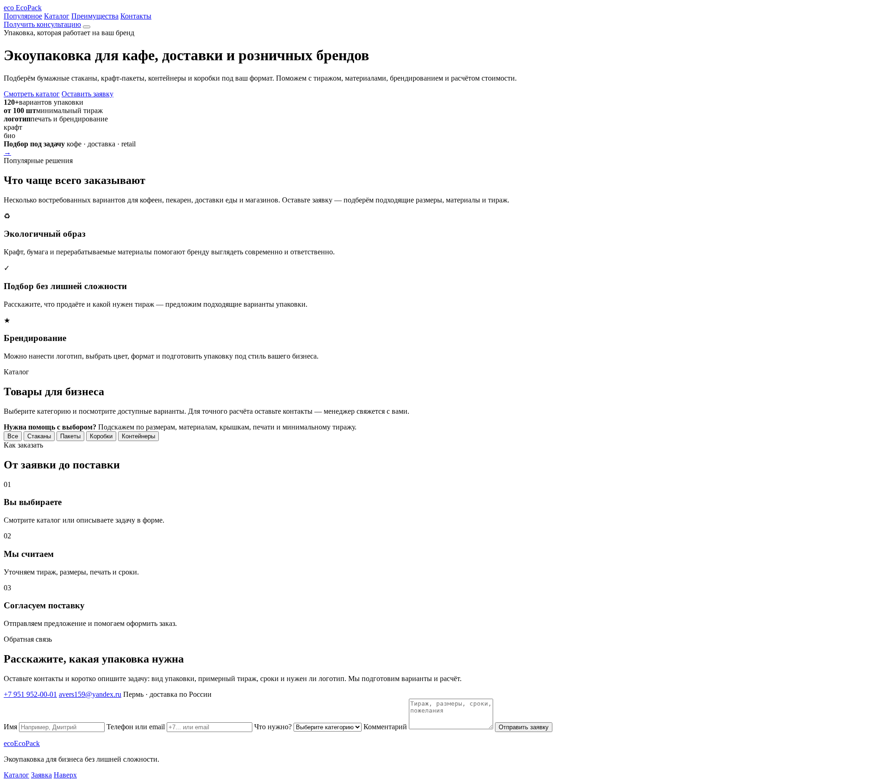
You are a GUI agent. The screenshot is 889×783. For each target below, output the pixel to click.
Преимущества (95, 16)
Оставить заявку (87, 94)
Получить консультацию (42, 24)
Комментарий (386, 727)
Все (12, 436)
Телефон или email (136, 727)
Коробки (101, 436)
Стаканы (39, 436)
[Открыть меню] (86, 26)
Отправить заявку (524, 727)
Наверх (65, 775)
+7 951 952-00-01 (30, 694)
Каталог (56, 16)
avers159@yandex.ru (90, 694)
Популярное (23, 16)
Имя (11, 727)
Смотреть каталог (32, 94)
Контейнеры (138, 436)
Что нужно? (274, 727)
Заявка (41, 775)
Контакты (135, 16)
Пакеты (70, 436)
